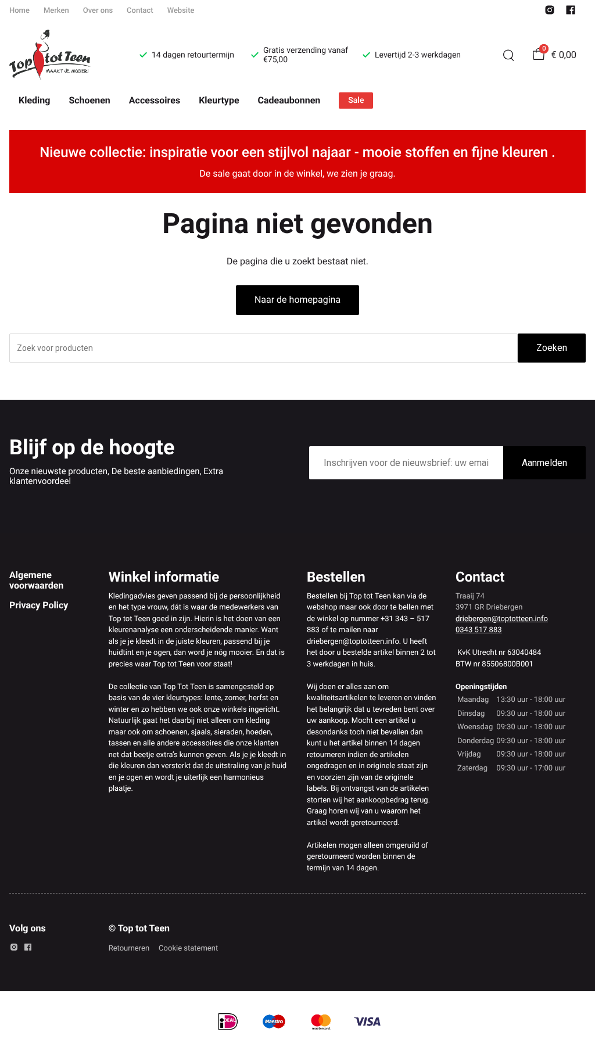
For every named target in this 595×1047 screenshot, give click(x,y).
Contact (140, 10)
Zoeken (551, 347)
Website (181, 10)
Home (19, 10)
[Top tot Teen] (60, 55)
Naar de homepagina (297, 299)
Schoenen (89, 100)
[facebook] (570, 12)
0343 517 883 (479, 630)
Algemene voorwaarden (36, 580)
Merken (56, 10)
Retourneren (129, 948)
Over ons (98, 10)
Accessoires (154, 100)
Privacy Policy (38, 605)
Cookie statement (188, 948)
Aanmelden (544, 462)
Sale (356, 100)
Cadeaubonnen (289, 100)
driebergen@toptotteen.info (502, 619)
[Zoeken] (508, 55)
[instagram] (549, 12)
